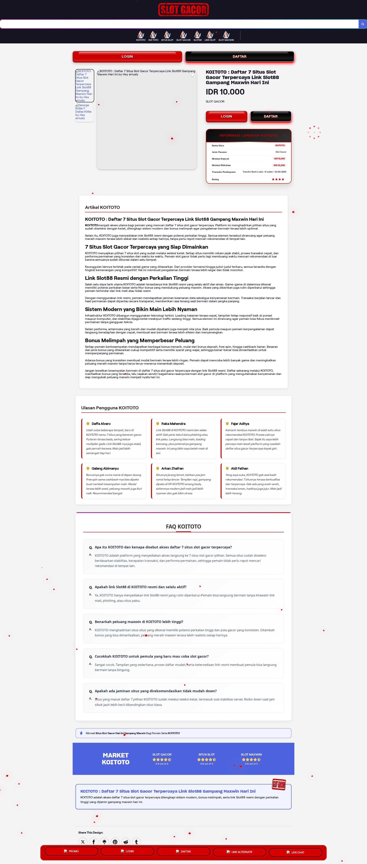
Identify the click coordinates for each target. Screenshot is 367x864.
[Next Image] (194, 119)
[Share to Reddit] (125, 841)
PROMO (74, 851)
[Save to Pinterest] (115, 841)
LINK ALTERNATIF (242, 852)
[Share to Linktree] (104, 841)
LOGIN (127, 56)
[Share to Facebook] (93, 841)
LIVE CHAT (298, 852)
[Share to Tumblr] (136, 841)
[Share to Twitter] (83, 841)
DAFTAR (240, 56)
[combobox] (179, 24)
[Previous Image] (100, 119)
